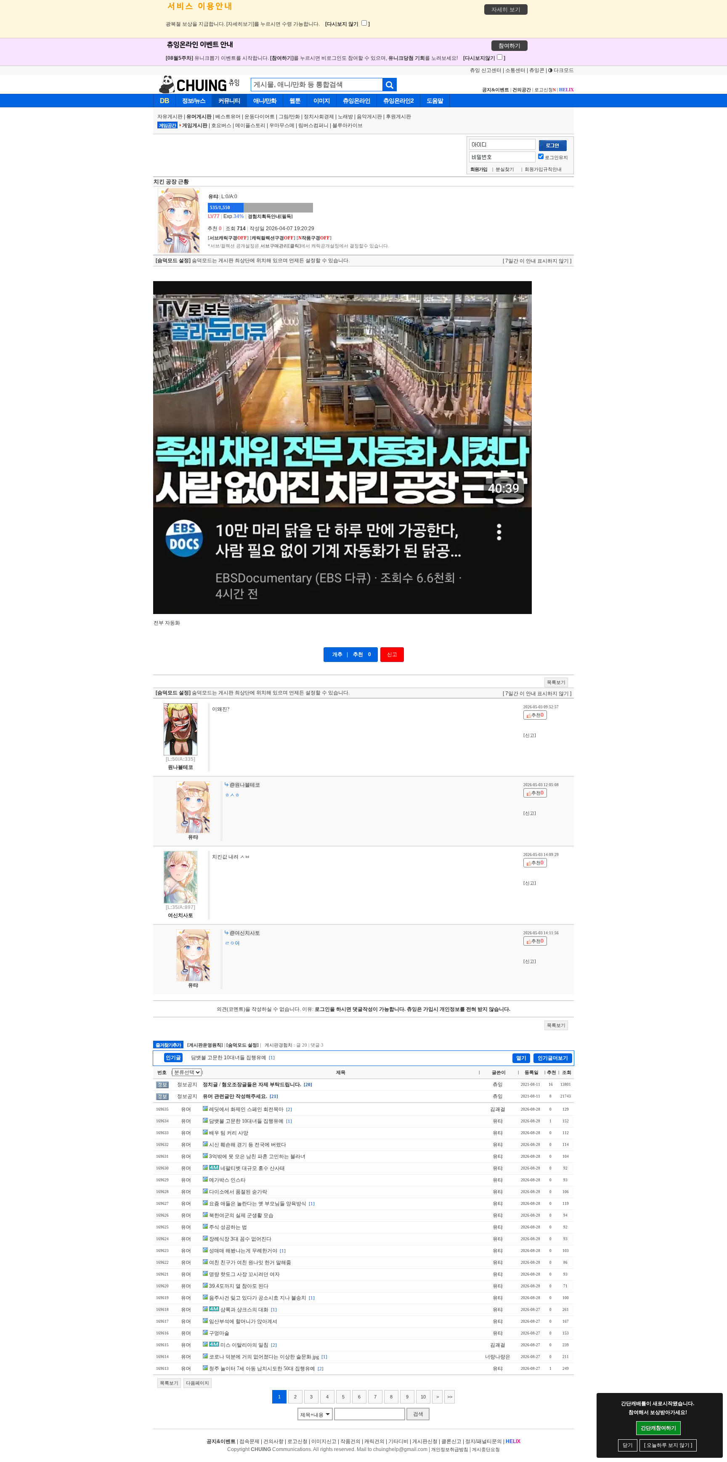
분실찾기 (505, 169)
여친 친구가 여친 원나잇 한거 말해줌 (250, 1262)
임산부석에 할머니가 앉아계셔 (243, 1321)
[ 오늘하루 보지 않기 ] (668, 1445)
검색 (418, 1414)
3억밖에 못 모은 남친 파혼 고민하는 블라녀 (257, 1156)
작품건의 (350, 1441)
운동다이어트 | (261, 117)
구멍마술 (219, 1333)
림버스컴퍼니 (313, 125)
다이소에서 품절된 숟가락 (238, 1192)
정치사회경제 (319, 117)
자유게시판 (170, 117)
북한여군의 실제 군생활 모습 (241, 1215)
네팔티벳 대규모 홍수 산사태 (252, 1168)
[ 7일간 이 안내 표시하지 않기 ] (537, 261)
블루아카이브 (347, 125)
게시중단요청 (486, 1449)
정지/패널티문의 (483, 1441)
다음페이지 (197, 1382)
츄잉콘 (536, 70)
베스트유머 (228, 117)
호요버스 (221, 125)
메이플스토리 (250, 125)
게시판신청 (425, 1441)
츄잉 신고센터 (485, 70)
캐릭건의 (374, 1441)
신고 (392, 654)
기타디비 (398, 1441)
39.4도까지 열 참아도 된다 (238, 1286)
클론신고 (451, 1441)
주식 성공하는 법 (228, 1227)
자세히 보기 (505, 9)
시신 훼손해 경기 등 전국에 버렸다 (247, 1145)
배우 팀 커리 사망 (228, 1133)
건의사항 (273, 1441)
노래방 (345, 117)
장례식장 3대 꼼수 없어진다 (240, 1239)
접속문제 (249, 1441)
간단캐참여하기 (658, 1428)
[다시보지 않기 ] (347, 24)
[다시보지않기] (484, 58)
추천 (358, 654)
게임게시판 (194, 125)
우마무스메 (282, 125)
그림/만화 (289, 117)
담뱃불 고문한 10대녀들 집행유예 (228, 1058)
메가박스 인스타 (227, 1180)
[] (228, 237)
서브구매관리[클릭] (280, 245)
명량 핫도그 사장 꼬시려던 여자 (244, 1274)
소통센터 (515, 70)
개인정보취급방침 (449, 1449)
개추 (337, 654)
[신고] (529, 735)
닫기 (628, 1445)
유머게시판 (199, 117)
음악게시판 (369, 117)
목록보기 (556, 682)
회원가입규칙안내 (543, 169)
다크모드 (563, 70)
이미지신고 (324, 1441)
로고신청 (545, 89)
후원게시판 (398, 117)
